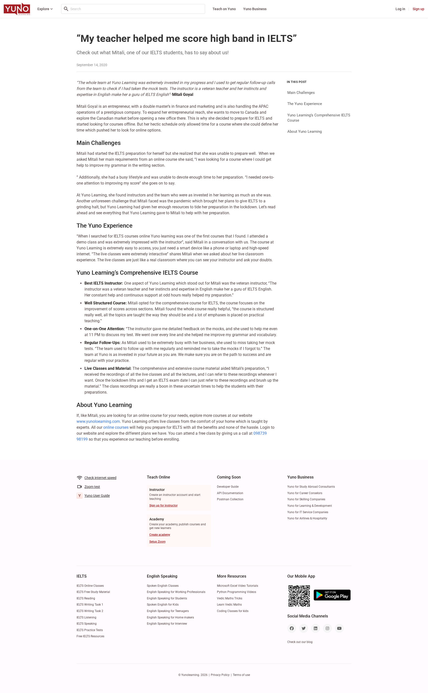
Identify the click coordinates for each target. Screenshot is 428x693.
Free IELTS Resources (90, 636)
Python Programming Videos (236, 592)
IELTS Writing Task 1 (90, 604)
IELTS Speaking (87, 623)
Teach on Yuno (224, 9)
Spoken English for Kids (163, 604)
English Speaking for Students (167, 598)
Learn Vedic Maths (229, 604)
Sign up (418, 9)
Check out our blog (300, 642)
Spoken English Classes (163, 585)
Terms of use (241, 675)
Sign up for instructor (163, 505)
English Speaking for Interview (167, 623)
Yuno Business (255, 9)
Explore (43, 9)
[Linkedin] (315, 628)
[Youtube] (339, 628)
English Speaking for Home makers (170, 617)
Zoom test (92, 487)
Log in (400, 9)
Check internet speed (100, 478)
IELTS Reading (86, 598)
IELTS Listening (86, 617)
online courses (116, 427)
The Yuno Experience (304, 104)
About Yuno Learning (304, 131)
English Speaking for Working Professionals (176, 592)
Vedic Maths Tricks (229, 598)
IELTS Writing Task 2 (90, 611)
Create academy (159, 534)
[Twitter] (303, 628)
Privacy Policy (220, 675)
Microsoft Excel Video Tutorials (237, 585)
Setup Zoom (157, 541)
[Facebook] (291, 628)
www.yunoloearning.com (98, 421)
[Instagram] (327, 628)
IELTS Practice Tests (90, 630)
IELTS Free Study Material (93, 592)
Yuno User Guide (97, 496)
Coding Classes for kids (232, 611)
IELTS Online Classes (90, 585)
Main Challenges (301, 92)
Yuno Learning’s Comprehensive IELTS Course (318, 117)
